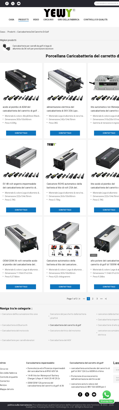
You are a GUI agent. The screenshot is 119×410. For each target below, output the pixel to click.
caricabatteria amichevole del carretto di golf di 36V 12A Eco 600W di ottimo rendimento (90, 370)
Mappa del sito (7, 389)
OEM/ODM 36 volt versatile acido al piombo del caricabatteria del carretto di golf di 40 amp (20, 262)
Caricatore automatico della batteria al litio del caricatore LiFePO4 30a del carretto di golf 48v (63, 262)
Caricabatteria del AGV (60, 340)
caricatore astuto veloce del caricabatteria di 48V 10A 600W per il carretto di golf (88, 386)
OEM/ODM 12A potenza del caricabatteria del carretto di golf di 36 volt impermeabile (46, 385)
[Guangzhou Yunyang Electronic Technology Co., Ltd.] (59, 13)
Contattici (5, 381)
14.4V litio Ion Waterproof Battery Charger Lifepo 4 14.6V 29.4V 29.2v (44, 377)
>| (106, 299)
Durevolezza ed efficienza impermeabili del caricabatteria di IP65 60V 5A (46, 369)
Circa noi (48, 19)
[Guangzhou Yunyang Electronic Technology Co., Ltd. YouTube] (18, 3)
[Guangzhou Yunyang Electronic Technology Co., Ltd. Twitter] (13, 4)
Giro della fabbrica (68, 19)
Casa (11, 19)
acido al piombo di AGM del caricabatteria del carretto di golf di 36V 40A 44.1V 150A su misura (21, 109)
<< (84, 299)
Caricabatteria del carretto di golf (65, 325)
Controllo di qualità (95, 19)
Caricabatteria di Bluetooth (14, 325)
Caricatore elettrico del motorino (65, 331)
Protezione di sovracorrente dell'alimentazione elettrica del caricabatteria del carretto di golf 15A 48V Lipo (89, 378)
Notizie (3, 385)
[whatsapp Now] (107, 396)
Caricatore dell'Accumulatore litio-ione (20, 314)
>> (101, 299)
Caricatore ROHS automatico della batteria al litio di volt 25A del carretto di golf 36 (64, 186)
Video (36, 19)
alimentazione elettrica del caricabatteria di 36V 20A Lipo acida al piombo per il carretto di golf (63, 109)
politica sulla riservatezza (20, 405)
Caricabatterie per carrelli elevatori (18, 340)
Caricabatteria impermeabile (40, 363)
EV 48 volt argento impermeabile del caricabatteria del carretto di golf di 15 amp (19, 186)
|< (79, 299)
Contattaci (21, 133)
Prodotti (23, 19)
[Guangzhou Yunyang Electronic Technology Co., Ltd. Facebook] (7, 3)
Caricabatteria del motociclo (15, 331)
